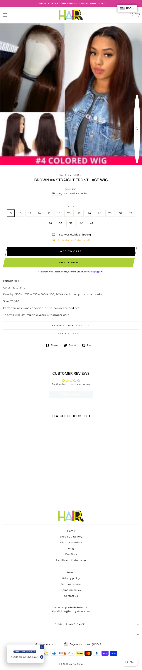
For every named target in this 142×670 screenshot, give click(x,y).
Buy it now (68, 262)
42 (91, 223)
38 (71, 223)
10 (20, 213)
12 (29, 213)
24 (89, 213)
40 (81, 223)
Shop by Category (71, 536)
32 (130, 213)
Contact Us (71, 596)
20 (69, 213)
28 (110, 213)
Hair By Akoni (71, 175)
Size (70, 206)
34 (50, 223)
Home (71, 531)
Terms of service (71, 584)
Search (71, 572)
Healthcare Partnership (71, 560)
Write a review (71, 394)
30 (120, 213)
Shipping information (71, 325)
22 (79, 213)
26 (99, 213)
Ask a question (71, 333)
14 (39, 213)
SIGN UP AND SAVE (70, 624)
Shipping (57, 193)
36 (60, 223)
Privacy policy (71, 578)
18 (59, 213)
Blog (71, 548)
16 (49, 213)
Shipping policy (71, 590)
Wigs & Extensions (71, 542)
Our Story (71, 554)
